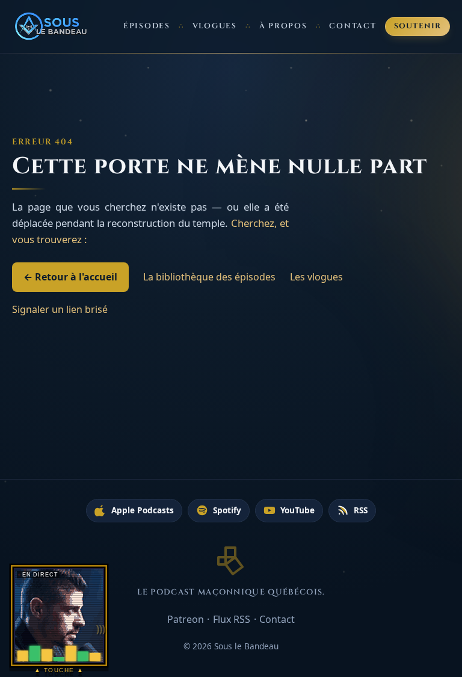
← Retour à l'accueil (70, 276)
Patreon (185, 619)
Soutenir (418, 26)
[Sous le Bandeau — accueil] (51, 26)
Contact (352, 26)
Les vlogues (316, 276)
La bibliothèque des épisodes (209, 276)
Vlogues (214, 26)
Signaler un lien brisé (60, 309)
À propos (283, 26)
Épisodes (146, 26)
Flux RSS (231, 619)
